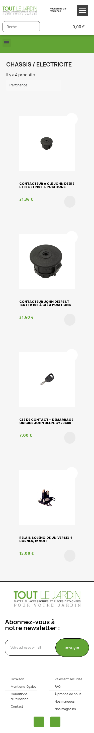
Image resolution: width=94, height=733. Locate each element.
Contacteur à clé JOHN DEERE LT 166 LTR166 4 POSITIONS (46, 185)
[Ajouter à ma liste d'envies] (72, 119)
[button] (69, 202)
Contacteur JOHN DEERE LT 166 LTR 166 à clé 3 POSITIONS (45, 303)
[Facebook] (39, 722)
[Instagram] (55, 722)
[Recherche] (34, 26)
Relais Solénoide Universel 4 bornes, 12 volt (46, 539)
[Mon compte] (52, 26)
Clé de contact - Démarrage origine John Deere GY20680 (46, 421)
